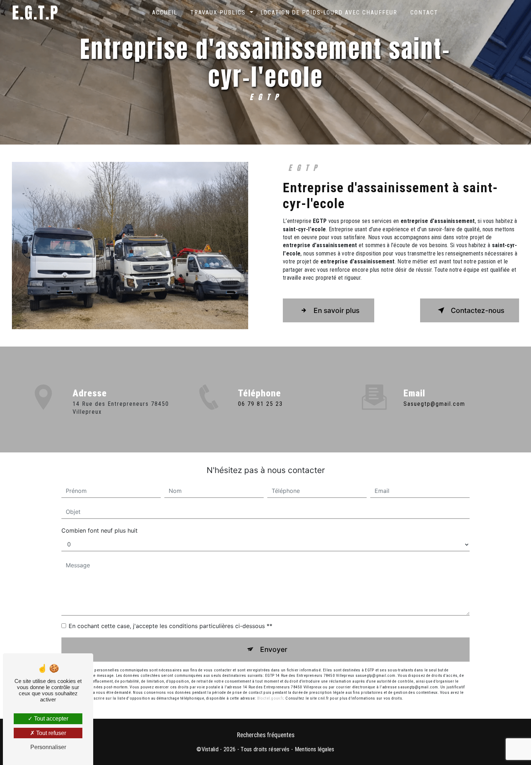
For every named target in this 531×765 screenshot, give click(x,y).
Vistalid (210, 749)
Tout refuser (50, 733)
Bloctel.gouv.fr (270, 698)
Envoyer (273, 649)
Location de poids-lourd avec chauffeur (328, 12)
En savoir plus (336, 310)
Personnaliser (48, 747)
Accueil (164, 12)
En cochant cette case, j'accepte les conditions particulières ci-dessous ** (170, 625)
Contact (424, 12)
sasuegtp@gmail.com (434, 403)
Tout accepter (50, 718)
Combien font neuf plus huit (99, 530)
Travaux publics (218, 12)
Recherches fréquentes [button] (265, 735)
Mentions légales (314, 749)
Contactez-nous (477, 310)
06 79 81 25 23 (260, 403)
